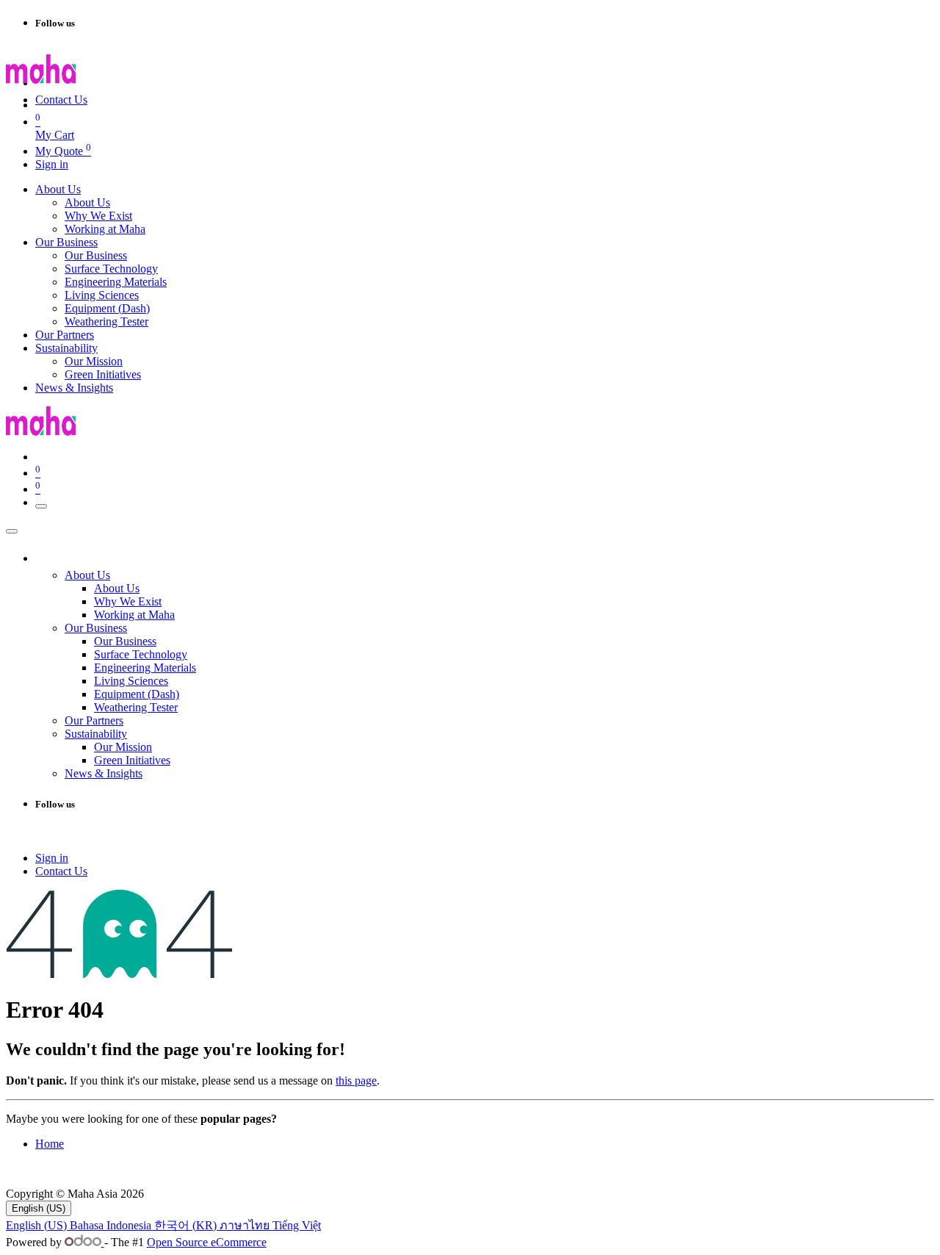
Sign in (51, 164)
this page (356, 1080)
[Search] (176, 86)
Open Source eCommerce (207, 1242)
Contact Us (61, 99)
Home (49, 1143)
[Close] (12, 531)
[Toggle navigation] (41, 506)
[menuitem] (58, 189)
